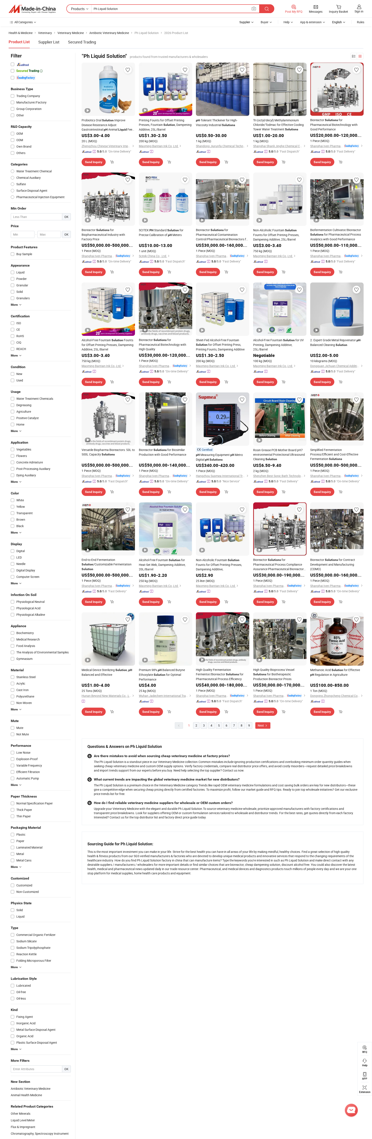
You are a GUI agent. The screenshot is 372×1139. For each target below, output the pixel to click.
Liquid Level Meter (23, 1120)
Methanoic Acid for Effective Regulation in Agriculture (335, 672)
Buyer (264, 22)
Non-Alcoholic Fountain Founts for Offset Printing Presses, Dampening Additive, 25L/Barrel (276, 234)
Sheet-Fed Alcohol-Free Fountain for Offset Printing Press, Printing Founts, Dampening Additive (220, 344)
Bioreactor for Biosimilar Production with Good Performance (162, 452)
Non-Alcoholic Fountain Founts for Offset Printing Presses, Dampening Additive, (219, 564)
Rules (360, 22)
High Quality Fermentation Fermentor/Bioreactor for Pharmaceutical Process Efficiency (219, 674)
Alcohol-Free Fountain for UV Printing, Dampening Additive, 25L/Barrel (278, 344)
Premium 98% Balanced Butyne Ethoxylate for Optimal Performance (162, 674)
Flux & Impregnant (23, 1127)
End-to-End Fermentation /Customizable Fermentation (107, 564)
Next (261, 725)
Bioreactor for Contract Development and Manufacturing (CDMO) (332, 564)
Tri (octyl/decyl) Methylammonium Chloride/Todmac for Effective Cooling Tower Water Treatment (278, 124)
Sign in (359, 11)
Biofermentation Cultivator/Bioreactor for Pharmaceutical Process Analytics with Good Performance (335, 234)
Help (287, 22)
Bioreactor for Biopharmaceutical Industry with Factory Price (103, 234)
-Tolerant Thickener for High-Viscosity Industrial (216, 122)
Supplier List (48, 42)
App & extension (311, 22)
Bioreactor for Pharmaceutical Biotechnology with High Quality (162, 344)
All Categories (23, 22)
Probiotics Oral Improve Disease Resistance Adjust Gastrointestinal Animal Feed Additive (108, 125)
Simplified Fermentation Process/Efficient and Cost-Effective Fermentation (334, 454)
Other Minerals (20, 1113)
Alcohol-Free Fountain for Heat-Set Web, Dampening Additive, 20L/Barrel (162, 564)
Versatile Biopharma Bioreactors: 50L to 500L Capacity (108, 452)
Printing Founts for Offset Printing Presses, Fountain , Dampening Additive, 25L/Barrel (165, 124)
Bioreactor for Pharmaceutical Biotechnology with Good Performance (334, 124)
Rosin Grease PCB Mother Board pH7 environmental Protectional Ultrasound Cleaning (279, 454)
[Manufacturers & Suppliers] (32, 8)
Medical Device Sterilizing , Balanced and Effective (107, 672)
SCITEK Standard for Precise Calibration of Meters (161, 232)
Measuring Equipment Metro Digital (219, 457)
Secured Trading (82, 42)
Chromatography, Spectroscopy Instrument (40, 1133)
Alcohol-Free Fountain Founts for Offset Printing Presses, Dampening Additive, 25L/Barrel (107, 344)
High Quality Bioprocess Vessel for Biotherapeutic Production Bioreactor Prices (273, 674)
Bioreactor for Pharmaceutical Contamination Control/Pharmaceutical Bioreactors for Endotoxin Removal (222, 234)
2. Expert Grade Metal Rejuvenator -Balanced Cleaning (335, 342)
